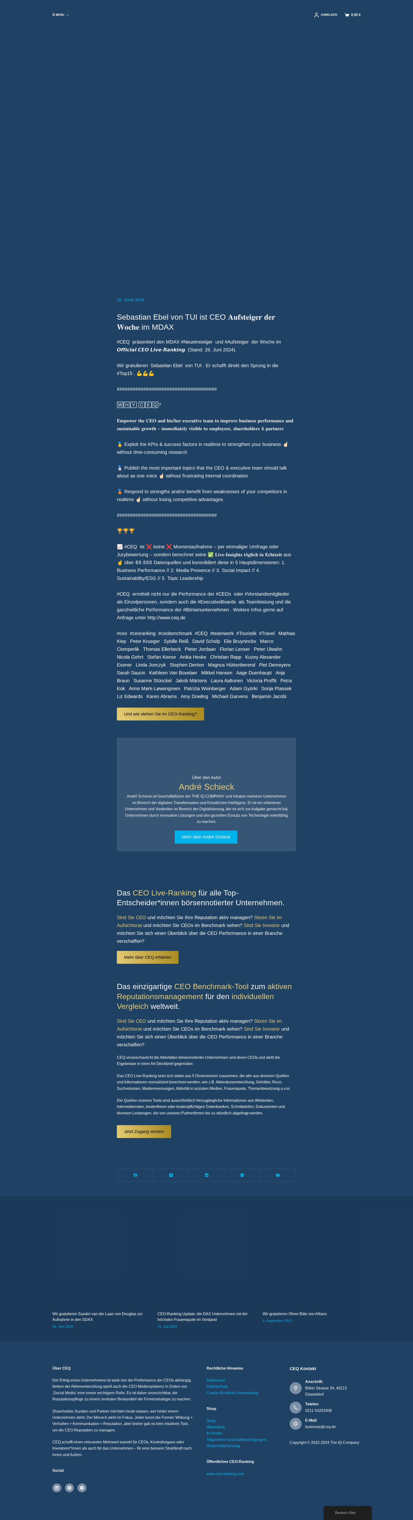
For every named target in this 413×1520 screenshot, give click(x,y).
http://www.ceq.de (166, 617)
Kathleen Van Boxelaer (173, 672)
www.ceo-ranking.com (225, 1474)
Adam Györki (243, 688)
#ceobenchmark (175, 633)
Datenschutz (217, 1386)
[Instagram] (82, 1488)
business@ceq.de (320, 1427)
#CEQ (123, 341)
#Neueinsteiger (196, 341)
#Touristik (246, 633)
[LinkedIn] (207, 1175)
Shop (211, 1421)
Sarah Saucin (131, 672)
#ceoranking (143, 633)
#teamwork (222, 633)
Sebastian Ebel (166, 365)
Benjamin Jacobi (269, 696)
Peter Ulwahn (268, 649)
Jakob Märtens (191, 680)
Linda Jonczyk (151, 664)
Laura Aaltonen (227, 680)
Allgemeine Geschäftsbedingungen (236, 1440)
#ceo (122, 633)
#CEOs (223, 594)
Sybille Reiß (176, 641)
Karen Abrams (162, 696)
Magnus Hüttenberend (231, 664)
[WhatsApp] (243, 1175)
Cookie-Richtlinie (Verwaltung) (232, 1393)
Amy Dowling (194, 696)
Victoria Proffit (262, 680)
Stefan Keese (161, 657)
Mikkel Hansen (216, 672)
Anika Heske (193, 657)
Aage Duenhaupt (254, 672)
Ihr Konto (214, 1433)
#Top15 (124, 373)
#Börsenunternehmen (206, 609)
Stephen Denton (187, 664)
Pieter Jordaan (200, 649)
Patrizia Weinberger (205, 688)
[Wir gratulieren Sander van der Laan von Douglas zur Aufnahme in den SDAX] (101, 1257)
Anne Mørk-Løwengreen (154, 688)
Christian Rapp (225, 657)
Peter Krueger (145, 641)
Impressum (215, 1380)
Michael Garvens (230, 696)
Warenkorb (215, 1427)
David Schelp (206, 641)
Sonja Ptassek (276, 688)
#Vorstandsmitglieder (267, 594)
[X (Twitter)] (171, 1175)
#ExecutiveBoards (217, 601)
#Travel (267, 633)
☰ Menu (58, 14)
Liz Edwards (130, 696)
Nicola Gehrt (130, 657)
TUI (198, 365)
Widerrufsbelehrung (223, 1446)
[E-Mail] (278, 1175)
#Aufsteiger (237, 341)
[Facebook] (136, 1175)
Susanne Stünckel (152, 680)
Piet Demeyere (275, 664)
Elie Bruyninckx (240, 641)
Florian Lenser (235, 649)
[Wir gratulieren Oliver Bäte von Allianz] (312, 1257)
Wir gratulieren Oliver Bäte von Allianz (295, 1314)
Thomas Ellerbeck (162, 649)
